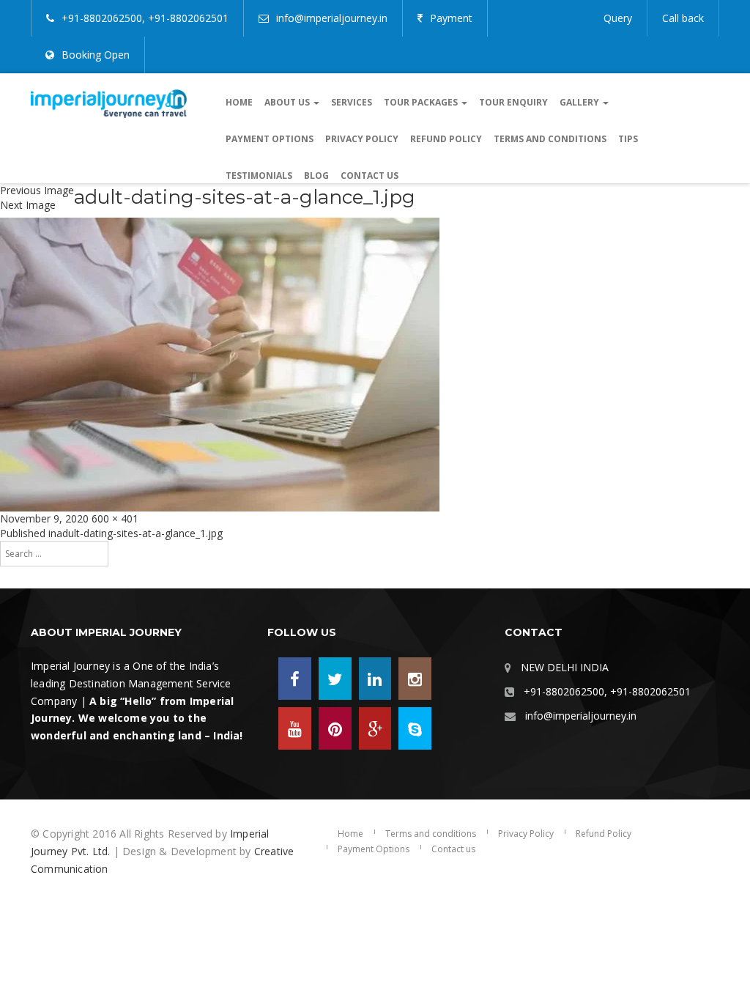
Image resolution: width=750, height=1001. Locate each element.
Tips (628, 139)
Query (618, 18)
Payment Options (269, 139)
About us (288, 102)
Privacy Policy (361, 139)
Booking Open (96, 55)
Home (239, 102)
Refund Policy (446, 139)
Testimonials (259, 175)
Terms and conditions (550, 139)
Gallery (580, 102)
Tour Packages (422, 102)
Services (351, 102)
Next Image (28, 205)
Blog (316, 175)
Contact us (369, 175)
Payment (451, 18)
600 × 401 (115, 518)
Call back (683, 18)
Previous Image (37, 190)
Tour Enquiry (513, 102)
